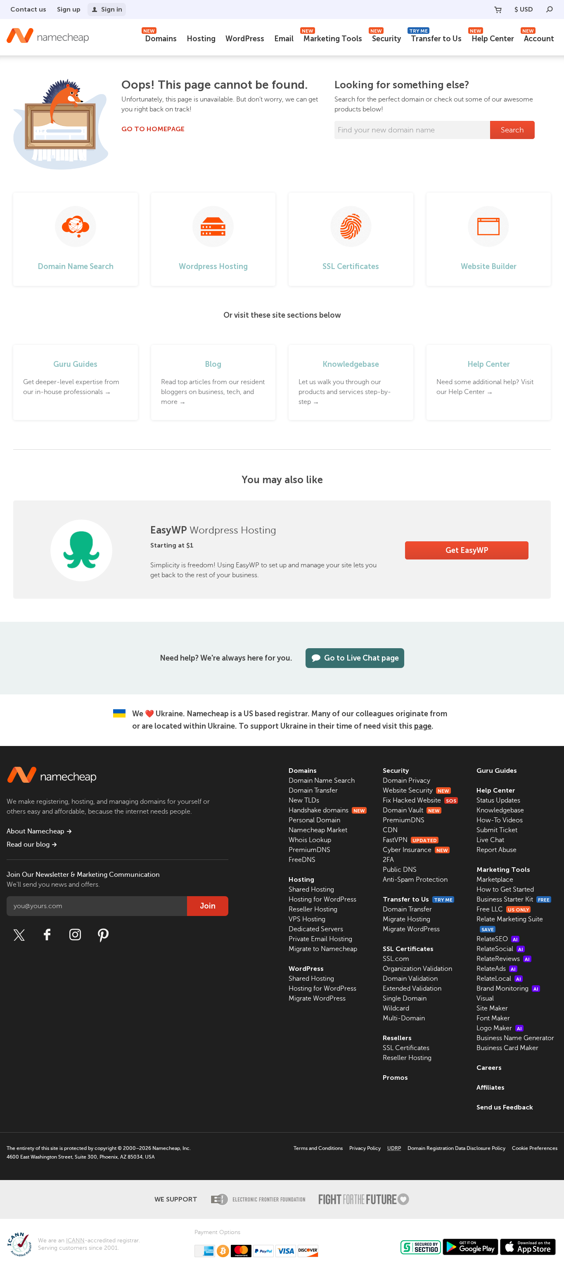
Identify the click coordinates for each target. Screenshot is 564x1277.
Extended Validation (412, 988)
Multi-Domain (404, 1018)
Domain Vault (411, 810)
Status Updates (498, 800)
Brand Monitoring (507, 988)
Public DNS (400, 869)
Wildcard (396, 1008)
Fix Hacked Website (419, 800)
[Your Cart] (498, 9)
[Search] (549, 9)
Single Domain (405, 998)
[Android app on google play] (470, 1247)
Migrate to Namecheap (323, 949)
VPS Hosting (307, 919)
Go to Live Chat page (361, 658)
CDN (390, 830)
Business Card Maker (507, 1048)
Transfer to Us (435, 37)
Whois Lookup (310, 840)
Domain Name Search (322, 780)
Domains (160, 37)
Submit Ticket (496, 830)
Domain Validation (410, 978)
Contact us (28, 9)
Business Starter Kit (513, 899)
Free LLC (502, 909)
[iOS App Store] (528, 1247)
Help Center (492, 37)
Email (284, 38)
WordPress (244, 38)
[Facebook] (47, 935)
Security (385, 37)
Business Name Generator (515, 1038)
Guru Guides (496, 770)
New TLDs (304, 800)
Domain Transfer (313, 790)
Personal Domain (314, 820)
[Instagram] (75, 935)
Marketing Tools (332, 37)
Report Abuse (496, 850)
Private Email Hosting (320, 939)
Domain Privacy (406, 780)
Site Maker (492, 1008)
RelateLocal (498, 978)
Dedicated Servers (316, 929)
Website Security (416, 790)
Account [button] (538, 37)
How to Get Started (505, 889)
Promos (395, 1077)
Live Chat (490, 840)
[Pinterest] (103, 935)
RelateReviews (503, 959)
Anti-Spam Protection (415, 879)
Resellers (397, 1038)
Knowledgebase (500, 810)
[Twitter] (19, 935)
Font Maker (493, 1018)
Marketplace (494, 879)
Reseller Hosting (313, 909)
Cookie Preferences (534, 1148)
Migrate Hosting (406, 919)
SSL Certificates (408, 949)
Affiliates (490, 1087)
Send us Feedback (504, 1107)
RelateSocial (499, 949)
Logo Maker (499, 1028)
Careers (489, 1068)
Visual (485, 998)
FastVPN (410, 840)
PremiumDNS (309, 850)
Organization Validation (417, 969)
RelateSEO (497, 939)
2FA (388, 860)
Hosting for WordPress (322, 899)
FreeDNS (302, 860)
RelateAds (496, 969)
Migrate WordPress (317, 998)
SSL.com (396, 959)
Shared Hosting (311, 889)
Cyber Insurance (415, 850)
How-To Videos (499, 820)
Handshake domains (327, 810)
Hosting (201, 38)
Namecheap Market (318, 830)
